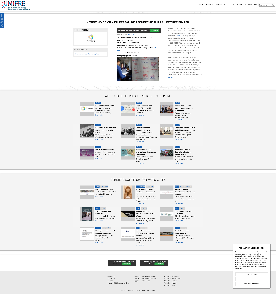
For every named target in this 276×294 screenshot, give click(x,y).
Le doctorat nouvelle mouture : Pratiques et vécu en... (145, 233)
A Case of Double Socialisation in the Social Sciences (185, 191)
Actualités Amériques (171, 276)
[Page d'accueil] (15, 10)
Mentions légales (127, 290)
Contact (138, 290)
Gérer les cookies (148, 290)
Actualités (111, 278)
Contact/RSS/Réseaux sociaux (118, 283)
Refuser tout (252, 279)
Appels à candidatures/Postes (145, 278)
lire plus (170, 78)
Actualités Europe (170, 283)
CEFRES (131, 35)
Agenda (110, 281)
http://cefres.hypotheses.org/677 (87, 54)
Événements (241, 5)
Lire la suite (99, 115)
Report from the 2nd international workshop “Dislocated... (184, 108)
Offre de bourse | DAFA (104, 189)
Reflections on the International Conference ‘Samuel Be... (146, 152)
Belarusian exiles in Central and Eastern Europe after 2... (183, 152)
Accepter (154, 30)
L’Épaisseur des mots (144, 106)
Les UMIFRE (210, 5)
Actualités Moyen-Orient (172, 278)
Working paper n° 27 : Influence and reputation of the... (145, 213)
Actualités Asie (169, 285)
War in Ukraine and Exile (104, 150)
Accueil (200, 5)
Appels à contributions (142, 281)
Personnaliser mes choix (252, 283)
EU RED (177, 36)
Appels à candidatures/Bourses (145, 276)
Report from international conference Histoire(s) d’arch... (105, 130)
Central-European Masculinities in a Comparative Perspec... (145, 130)
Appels (231, 5)
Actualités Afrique (170, 281)
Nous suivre (252, 5)
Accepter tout (252, 274)
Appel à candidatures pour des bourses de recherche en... (146, 191)
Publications (221, 5)
